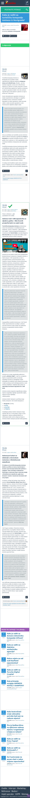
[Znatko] (10, 2)
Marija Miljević (15, 209)
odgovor (8, 73)
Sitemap (25, 794)
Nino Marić (14, 452)
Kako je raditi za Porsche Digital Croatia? (13, 672)
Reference (5, 791)
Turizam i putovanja (16, 174)
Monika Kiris (9, 735)
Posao (15, 25)
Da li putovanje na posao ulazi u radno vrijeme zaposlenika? (15, 759)
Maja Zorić (23, 601)
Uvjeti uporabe (7, 794)
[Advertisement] (15, 56)
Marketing (21, 788)
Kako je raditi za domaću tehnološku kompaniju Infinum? (15, 636)
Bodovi (14, 791)
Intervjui (12, 788)
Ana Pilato (14, 210)
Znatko (13, 74)
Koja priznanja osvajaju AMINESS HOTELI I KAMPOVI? (15, 683)
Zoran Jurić (9, 753)
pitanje (8, 25)
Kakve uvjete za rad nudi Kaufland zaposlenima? (15, 660)
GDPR (17, 794)
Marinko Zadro (10, 764)
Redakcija (14, 73)
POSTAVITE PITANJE (13, 10)
